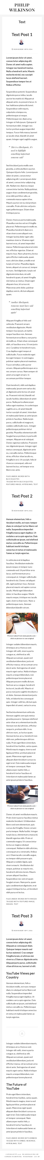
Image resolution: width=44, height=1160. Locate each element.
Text (35, 484)
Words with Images (27, 899)
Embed (22, 1141)
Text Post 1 (22, 34)
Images (9, 904)
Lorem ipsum (12, 57)
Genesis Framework (13, 1156)
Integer (9, 1043)
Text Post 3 (22, 915)
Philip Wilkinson (22, 7)
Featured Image (13, 484)
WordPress (28, 1156)
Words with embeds (27, 1138)
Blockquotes (26, 482)
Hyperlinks (27, 484)
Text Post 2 (22, 495)
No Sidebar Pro (29, 1154)
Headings (30, 1141)
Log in (37, 1156)
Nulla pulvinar (31, 189)
